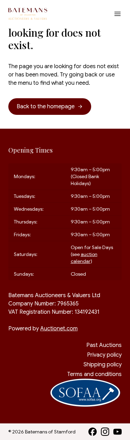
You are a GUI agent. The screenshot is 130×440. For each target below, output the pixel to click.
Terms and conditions (94, 374)
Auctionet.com (59, 328)
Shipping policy (103, 364)
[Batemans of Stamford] (27, 14)
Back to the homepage (46, 106)
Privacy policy (104, 354)
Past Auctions (104, 345)
